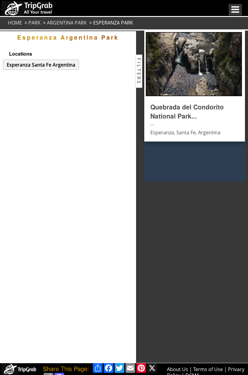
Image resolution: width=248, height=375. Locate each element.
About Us (177, 369)
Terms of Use (208, 369)
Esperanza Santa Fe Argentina (41, 64)
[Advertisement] (165, 272)
